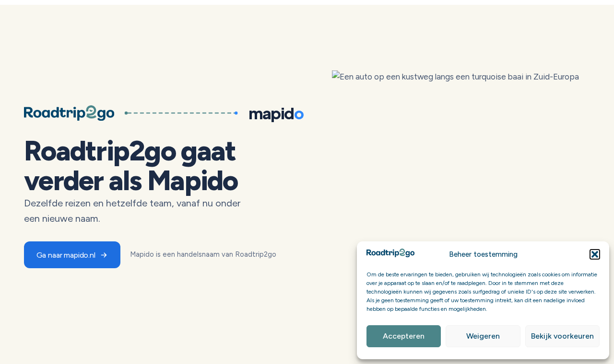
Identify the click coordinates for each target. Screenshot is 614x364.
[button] (595, 254)
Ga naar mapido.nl (65, 255)
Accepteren (404, 336)
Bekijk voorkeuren (562, 336)
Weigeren (483, 336)
